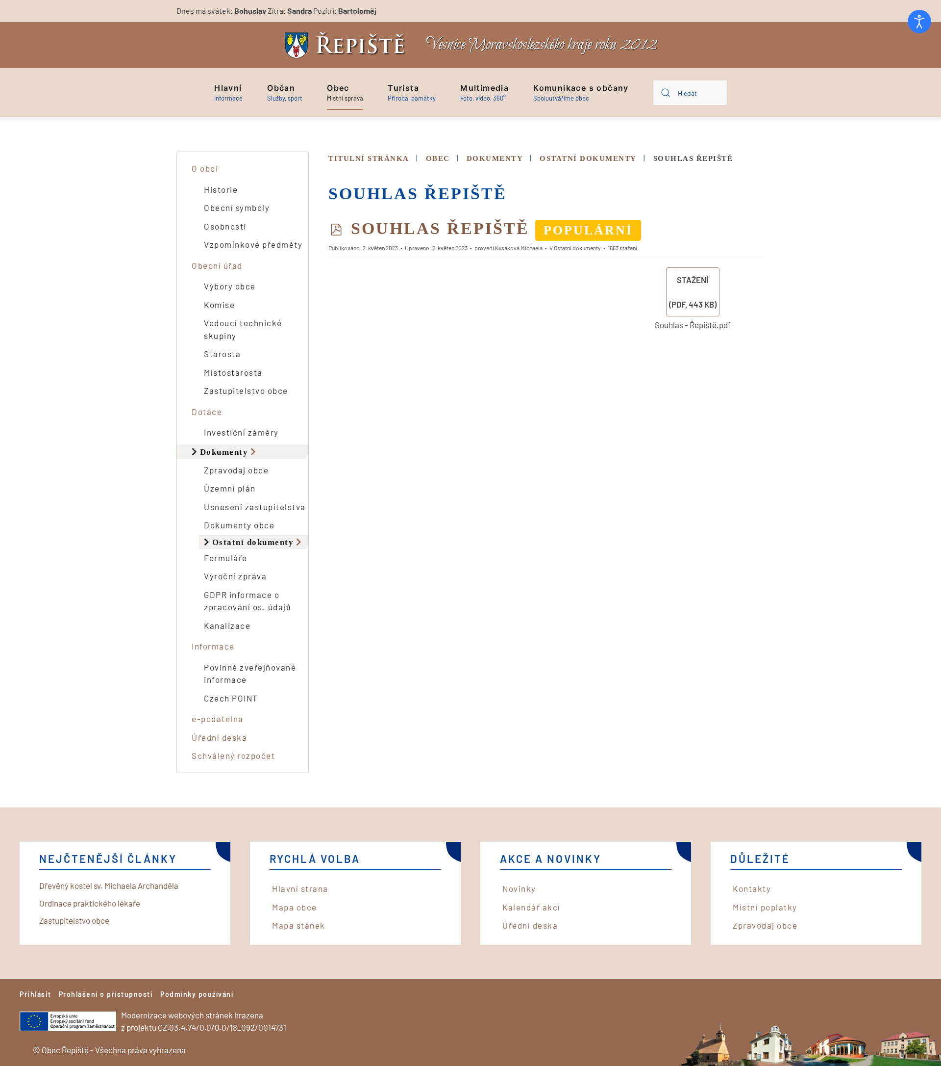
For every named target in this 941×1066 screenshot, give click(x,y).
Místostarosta (233, 372)
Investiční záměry (241, 432)
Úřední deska (219, 737)
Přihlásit (35, 994)
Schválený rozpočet (233, 755)
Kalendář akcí (531, 907)
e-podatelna (218, 719)
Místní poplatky (765, 907)
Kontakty (752, 888)
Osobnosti (225, 226)
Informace (213, 646)
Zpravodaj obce (236, 470)
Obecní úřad (217, 265)
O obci (205, 168)
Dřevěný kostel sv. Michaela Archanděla (108, 885)
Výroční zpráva (235, 576)
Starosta (222, 354)
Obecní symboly (237, 207)
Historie (221, 189)
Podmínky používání (196, 994)
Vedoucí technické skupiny (243, 329)
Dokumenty (224, 451)
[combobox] (690, 92)
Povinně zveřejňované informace (250, 673)
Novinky (519, 888)
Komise (219, 305)
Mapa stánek (298, 925)
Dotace (207, 411)
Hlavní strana (300, 888)
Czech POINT (231, 698)
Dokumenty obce (239, 525)
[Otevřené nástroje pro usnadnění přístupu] (919, 21)
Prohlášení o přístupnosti (106, 994)
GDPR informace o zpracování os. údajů (247, 601)
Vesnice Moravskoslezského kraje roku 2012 (541, 45)
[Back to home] (347, 45)
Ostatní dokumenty (253, 542)
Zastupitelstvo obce (246, 390)
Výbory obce (230, 286)
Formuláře (226, 558)
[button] (228, 92)
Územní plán (230, 488)
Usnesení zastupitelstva (255, 507)
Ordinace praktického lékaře (89, 903)
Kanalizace (227, 625)
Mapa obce (294, 907)
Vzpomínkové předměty (253, 244)
